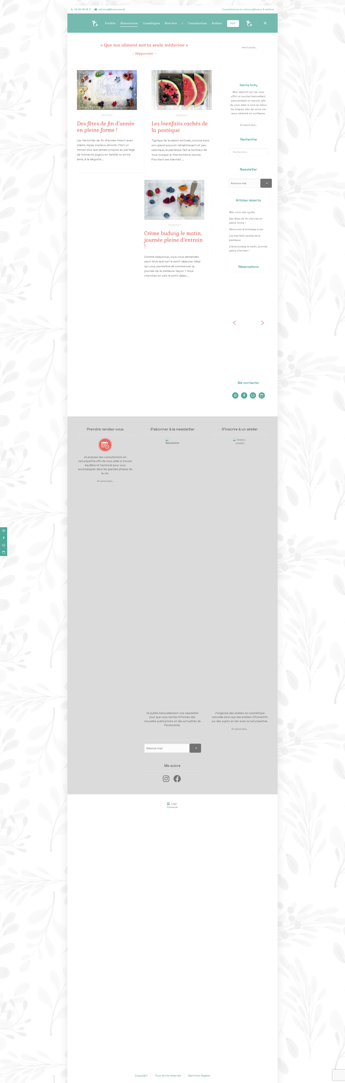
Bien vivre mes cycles (242, 212)
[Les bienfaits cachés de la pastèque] (181, 90)
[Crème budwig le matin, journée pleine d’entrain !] (174, 200)
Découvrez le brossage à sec (246, 229)
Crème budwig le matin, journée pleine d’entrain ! (248, 248)
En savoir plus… (105, 480)
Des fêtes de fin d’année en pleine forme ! (245, 221)
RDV (233, 23)
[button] (234, 323)
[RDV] (3, 552)
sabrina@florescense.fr (111, 9)
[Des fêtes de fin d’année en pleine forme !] (107, 90)
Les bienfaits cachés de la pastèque (244, 238)
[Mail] (3, 545)
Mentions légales (199, 1075)
